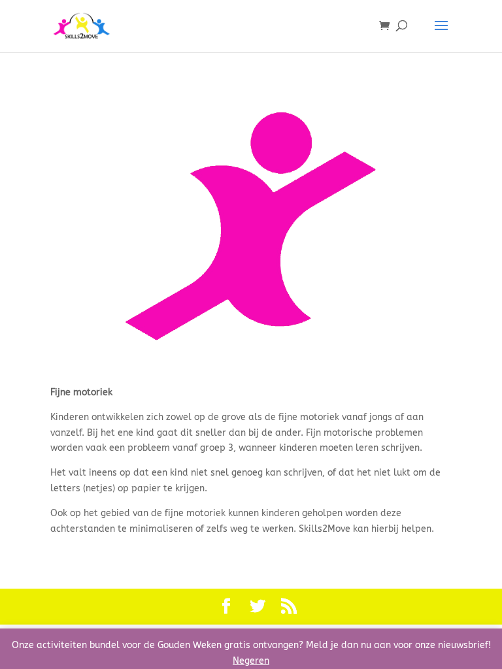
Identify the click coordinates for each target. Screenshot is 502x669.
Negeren (251, 660)
